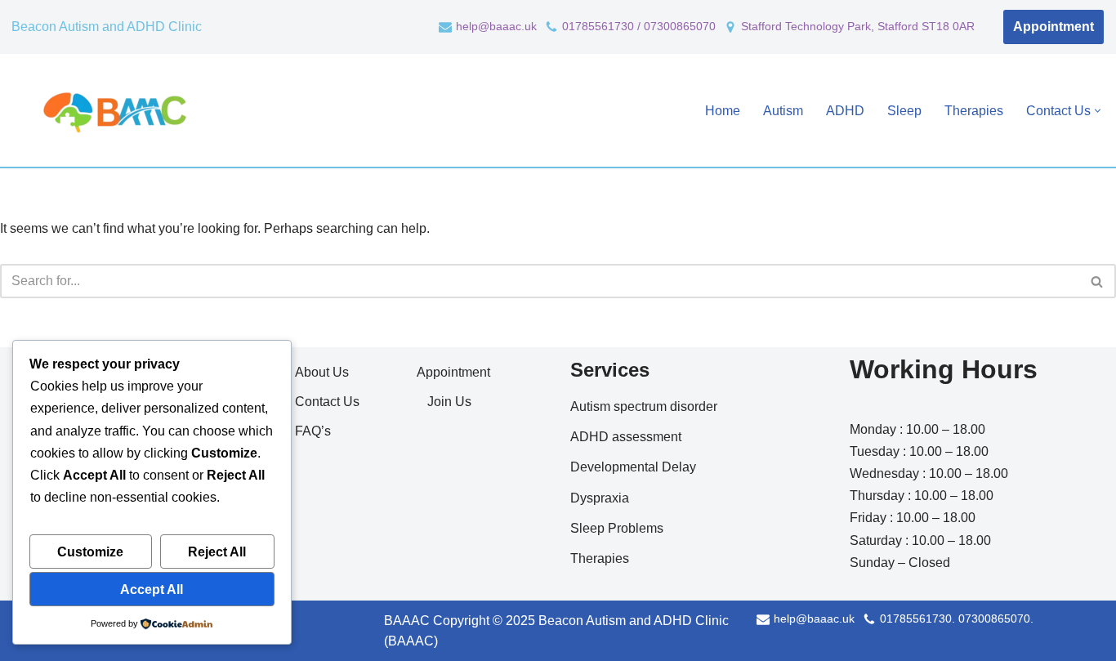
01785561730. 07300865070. (956, 619)
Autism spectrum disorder (643, 406)
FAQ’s (313, 431)
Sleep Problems (616, 528)
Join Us (449, 402)
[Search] (1097, 281)
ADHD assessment (625, 437)
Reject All (217, 552)
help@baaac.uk (496, 26)
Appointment (1053, 26)
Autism (783, 111)
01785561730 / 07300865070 (639, 26)
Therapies (973, 111)
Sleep (904, 111)
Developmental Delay (633, 467)
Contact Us (327, 402)
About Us (322, 372)
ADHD (845, 111)
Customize (90, 552)
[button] (1097, 111)
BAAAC (407, 621)
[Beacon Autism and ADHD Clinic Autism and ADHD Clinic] (112, 110)
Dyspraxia (599, 498)
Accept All (151, 589)
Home (722, 111)
